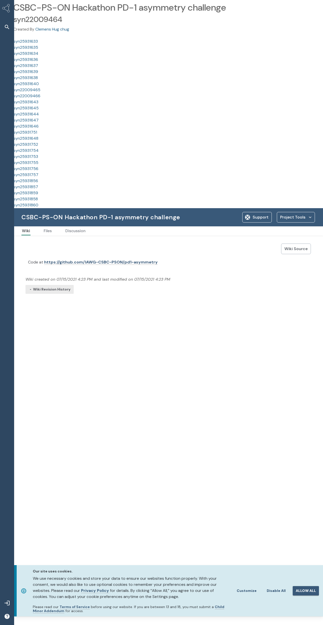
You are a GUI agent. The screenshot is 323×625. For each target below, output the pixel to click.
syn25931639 (25, 71)
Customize (247, 590)
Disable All (276, 590)
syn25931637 (25, 65)
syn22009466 (26, 96)
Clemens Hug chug (52, 29)
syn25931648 (25, 138)
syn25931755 (25, 162)
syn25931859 (25, 193)
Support (260, 217)
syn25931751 (25, 132)
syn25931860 (25, 205)
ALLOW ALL (306, 590)
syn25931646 (26, 126)
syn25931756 (25, 168)
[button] (7, 27)
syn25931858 (25, 199)
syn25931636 (25, 59)
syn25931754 (26, 150)
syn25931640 (26, 83)
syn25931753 (25, 156)
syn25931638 (25, 77)
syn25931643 (25, 102)
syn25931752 (25, 144)
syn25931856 (25, 180)
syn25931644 (26, 114)
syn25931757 (25, 174)
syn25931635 (25, 47)
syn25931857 (25, 186)
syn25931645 (26, 108)
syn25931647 (26, 120)
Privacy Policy (95, 590)
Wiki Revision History (51, 289)
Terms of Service (75, 607)
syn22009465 (26, 89)
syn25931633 (25, 41)
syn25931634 (25, 53)
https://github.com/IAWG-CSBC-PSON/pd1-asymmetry (101, 262)
